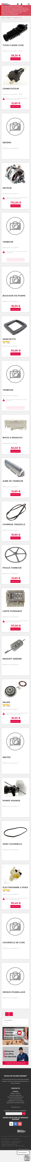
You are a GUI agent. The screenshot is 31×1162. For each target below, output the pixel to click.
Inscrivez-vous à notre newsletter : (15, 1111)
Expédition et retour (15, 1142)
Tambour (8, 242)
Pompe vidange (11, 801)
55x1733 (6, 757)
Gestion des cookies (19, 1145)
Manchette (9, 339)
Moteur (7, 188)
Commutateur (11, 89)
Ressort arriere (12, 659)
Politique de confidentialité (7, 1145)
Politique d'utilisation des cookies (9, 1144)
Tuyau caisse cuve (13, 45)
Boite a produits (12, 438)
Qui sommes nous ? (6, 1141)
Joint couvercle (12, 844)
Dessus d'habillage (14, 992)
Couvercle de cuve (14, 942)
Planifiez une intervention (15, 1063)
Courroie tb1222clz (14, 524)
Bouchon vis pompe (14, 296)
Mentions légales (5, 1142)
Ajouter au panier (15, 58)
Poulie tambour (12, 568)
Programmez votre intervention (15, 259)
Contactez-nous (15, 1107)
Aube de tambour (13, 481)
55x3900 (7, 142)
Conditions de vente (16, 1141)
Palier (6, 702)
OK (24, 1113)
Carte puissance (12, 611)
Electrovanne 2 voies (15, 887)
